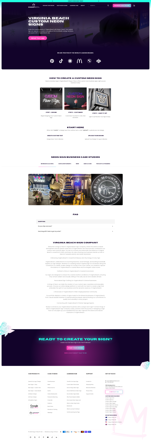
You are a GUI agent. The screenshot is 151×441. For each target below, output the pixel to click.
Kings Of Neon (54, 431)
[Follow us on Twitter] (35, 437)
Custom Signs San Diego (111, 406)
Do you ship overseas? (45, 226)
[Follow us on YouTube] (48, 437)
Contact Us (88, 381)
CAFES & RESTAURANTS (64, 163)
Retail (49, 384)
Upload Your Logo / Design (34, 381)
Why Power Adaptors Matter (73, 397)
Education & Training (52, 409)
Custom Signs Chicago (110, 401)
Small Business (51, 381)
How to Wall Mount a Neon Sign (74, 390)
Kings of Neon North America (115, 422)
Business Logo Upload (121, 5)
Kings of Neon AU (112, 417)
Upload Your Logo (37, 38)
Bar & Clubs (50, 406)
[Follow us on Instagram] (30, 437)
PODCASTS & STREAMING (103, 163)
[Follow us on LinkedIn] (56, 437)
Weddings (50, 412)
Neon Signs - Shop (32, 384)
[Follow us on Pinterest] (43, 437)
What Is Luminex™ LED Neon (73, 409)
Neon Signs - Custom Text (34, 387)
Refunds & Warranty (90, 387)
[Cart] (134, 5)
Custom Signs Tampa (110, 412)
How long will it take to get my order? (49, 231)
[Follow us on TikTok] (52, 437)
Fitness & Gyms (51, 387)
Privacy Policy (89, 390)
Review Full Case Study (44, 193)
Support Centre (89, 394)
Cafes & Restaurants (52, 394)
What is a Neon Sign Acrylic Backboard (73, 405)
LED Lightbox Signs (32, 400)
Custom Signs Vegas (110, 403)
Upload (101, 143)
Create (60, 143)
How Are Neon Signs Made (73, 394)
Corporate (50, 400)
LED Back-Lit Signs (32, 394)
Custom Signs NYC (109, 398)
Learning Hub (74, 5)
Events (49, 390)
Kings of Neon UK (112, 424)
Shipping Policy (90, 384)
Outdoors (50, 403)
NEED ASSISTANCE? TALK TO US (75, 353)
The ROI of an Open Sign (72, 381)
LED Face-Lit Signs (32, 397)
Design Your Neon (48, 5)
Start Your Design (75, 348)
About (83, 5)
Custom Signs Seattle (110, 410)
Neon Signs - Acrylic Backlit (34, 390)
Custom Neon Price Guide (73, 384)
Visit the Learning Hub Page (73, 412)
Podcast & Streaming (52, 397)
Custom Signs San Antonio (111, 405)
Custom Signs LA (109, 399)
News (77, 163)
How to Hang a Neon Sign (73, 387)
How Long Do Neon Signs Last (74, 400)
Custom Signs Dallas (110, 408)
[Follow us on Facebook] (39, 437)
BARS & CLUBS (88, 163)
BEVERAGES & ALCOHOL (47, 163)
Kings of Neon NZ (112, 419)
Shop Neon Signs (62, 5)
